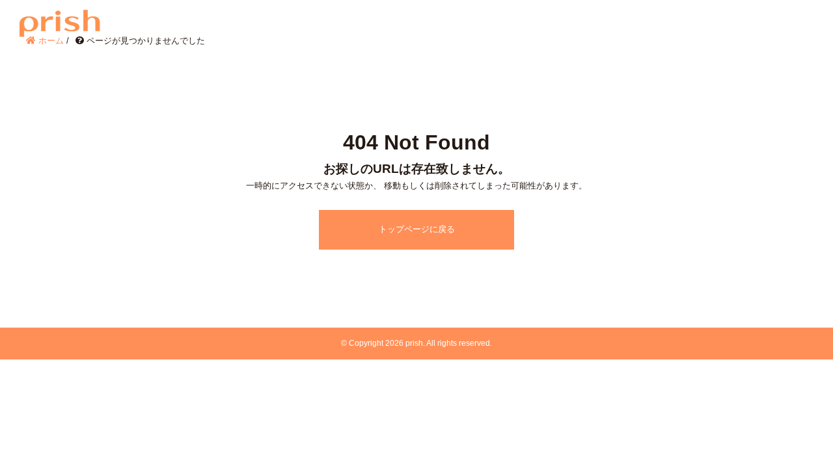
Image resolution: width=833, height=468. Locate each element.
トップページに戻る (417, 229)
